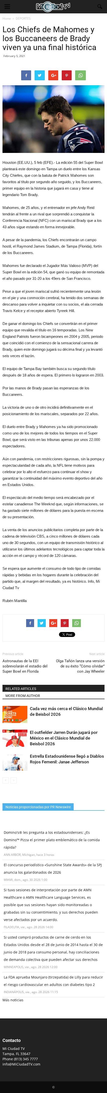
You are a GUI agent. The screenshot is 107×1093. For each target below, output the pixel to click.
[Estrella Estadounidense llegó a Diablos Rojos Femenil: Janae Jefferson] (14, 762)
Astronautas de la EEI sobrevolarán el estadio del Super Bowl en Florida (25, 666)
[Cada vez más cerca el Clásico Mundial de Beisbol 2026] (14, 714)
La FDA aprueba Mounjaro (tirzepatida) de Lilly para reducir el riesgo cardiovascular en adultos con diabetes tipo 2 (53, 981)
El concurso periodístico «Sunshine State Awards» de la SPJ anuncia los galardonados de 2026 (53, 869)
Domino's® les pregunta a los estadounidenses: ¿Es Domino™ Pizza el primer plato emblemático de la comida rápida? (52, 840)
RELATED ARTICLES (20, 689)
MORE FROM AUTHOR (22, 696)
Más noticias (12, 1000)
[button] (100, 6)
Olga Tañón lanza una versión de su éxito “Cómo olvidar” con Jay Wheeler (80, 666)
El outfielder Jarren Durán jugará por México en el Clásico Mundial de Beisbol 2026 (64, 738)
